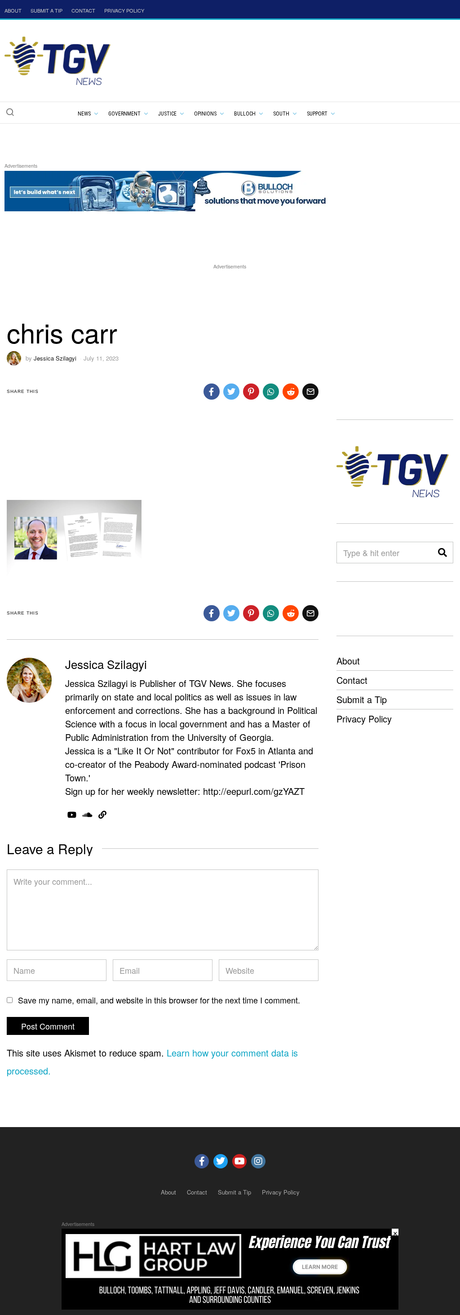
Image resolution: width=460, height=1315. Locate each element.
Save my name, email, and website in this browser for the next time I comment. (159, 1000)
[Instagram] (258, 1161)
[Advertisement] (230, 291)
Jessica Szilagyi (55, 358)
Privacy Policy (364, 718)
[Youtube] (239, 1161)
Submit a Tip (361, 699)
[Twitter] (220, 1161)
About (348, 660)
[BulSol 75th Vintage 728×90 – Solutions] (168, 189)
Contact (351, 679)
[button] (10, 112)
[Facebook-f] (202, 1161)
